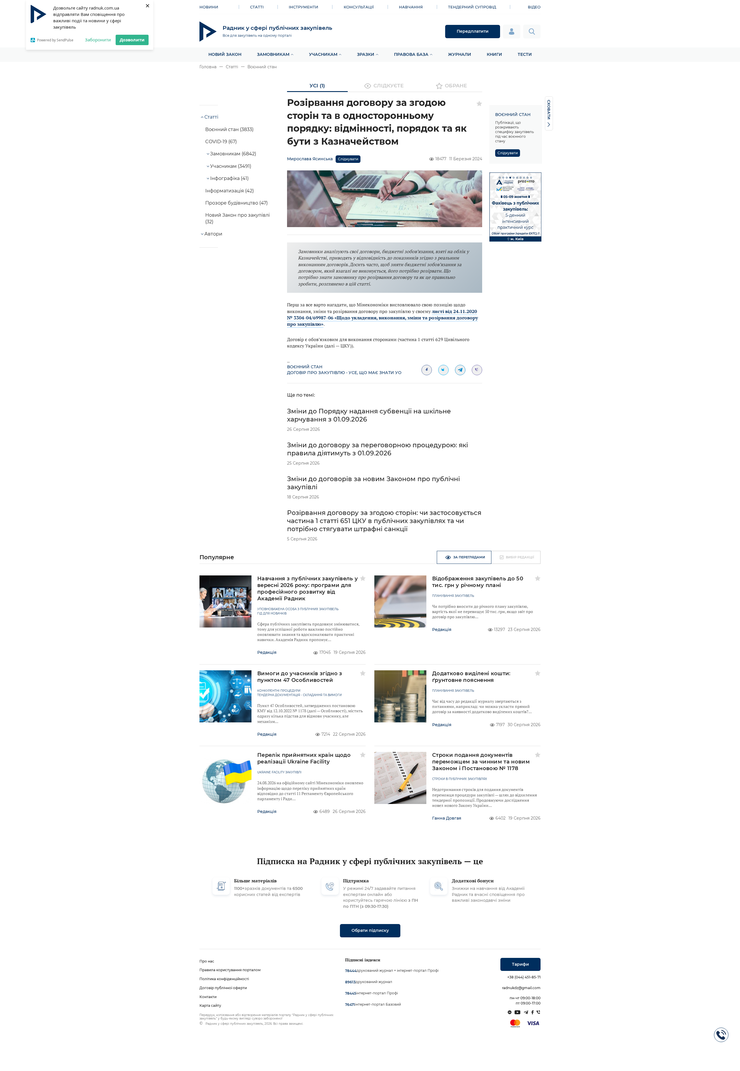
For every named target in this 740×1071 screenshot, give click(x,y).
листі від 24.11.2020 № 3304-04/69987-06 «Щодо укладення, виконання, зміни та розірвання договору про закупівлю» (382, 317)
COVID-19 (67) (221, 141)
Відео (534, 7)
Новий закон (224, 54)
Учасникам (323, 54)
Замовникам (273, 54)
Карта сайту (210, 1005)
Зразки (365, 54)
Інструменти (303, 7)
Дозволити (132, 40)
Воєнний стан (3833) (229, 129)
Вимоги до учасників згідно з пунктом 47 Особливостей (299, 676)
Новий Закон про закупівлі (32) (237, 218)
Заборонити (98, 40)
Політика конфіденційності (224, 979)
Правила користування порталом (230, 970)
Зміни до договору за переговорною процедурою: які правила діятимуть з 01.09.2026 (377, 449)
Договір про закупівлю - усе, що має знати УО (344, 372)
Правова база (411, 54)
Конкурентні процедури (278, 690)
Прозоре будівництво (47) (236, 203)
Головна (208, 67)
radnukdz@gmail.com (521, 988)
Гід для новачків (271, 613)
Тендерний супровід (472, 7)
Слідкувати (348, 159)
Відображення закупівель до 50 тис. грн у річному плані (477, 581)
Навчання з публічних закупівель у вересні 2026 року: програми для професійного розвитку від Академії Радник (307, 588)
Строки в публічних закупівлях (459, 779)
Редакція (267, 652)
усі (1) (317, 86)
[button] (500, 177)
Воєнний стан (262, 67)
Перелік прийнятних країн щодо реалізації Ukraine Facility (304, 758)
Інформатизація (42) (229, 191)
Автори (213, 234)
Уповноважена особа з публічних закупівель (297, 609)
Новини (208, 7)
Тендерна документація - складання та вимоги (299, 695)
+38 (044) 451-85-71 (524, 977)
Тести (525, 54)
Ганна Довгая (446, 818)
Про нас (206, 961)
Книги (494, 54)
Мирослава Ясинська (310, 158)
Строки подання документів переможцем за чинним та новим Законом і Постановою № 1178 (481, 762)
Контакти (208, 997)
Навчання (411, 7)
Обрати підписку (370, 930)
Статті (257, 7)
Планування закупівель (453, 596)
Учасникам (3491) (230, 166)
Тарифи (520, 964)
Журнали (459, 54)
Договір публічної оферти (223, 988)
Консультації (359, 7)
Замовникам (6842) (233, 154)
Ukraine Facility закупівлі (279, 772)
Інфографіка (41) (229, 178)
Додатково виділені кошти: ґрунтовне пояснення (471, 676)
